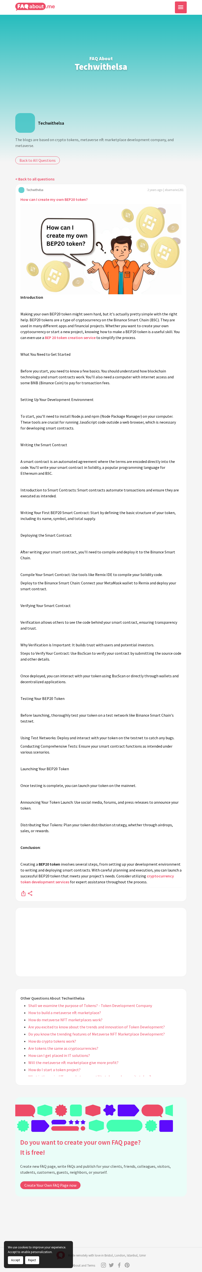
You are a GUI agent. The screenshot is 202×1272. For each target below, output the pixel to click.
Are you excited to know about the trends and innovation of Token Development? (96, 1026)
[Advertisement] (101, 942)
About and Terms (83, 1265)
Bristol (108, 1255)
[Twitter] (111, 1265)
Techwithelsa (51, 123)
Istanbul (132, 1255)
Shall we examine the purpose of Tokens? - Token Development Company (90, 1005)
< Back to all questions (34, 179)
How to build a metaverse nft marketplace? (64, 1012)
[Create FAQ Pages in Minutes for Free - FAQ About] (35, 7)
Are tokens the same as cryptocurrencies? (63, 1048)
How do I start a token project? (54, 1069)
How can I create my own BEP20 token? (54, 199)
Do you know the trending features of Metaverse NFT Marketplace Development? (96, 1034)
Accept (15, 1260)
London (120, 1255)
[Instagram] (103, 1265)
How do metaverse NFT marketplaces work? (65, 1019)
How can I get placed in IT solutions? (59, 1055)
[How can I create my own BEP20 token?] (23, 893)
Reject (32, 1260)
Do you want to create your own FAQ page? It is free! (80, 1147)
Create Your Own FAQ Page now (50, 1185)
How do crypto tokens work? (52, 1041)
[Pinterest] (127, 1265)
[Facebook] (119, 1265)
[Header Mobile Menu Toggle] (181, 7)
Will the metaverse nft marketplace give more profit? (73, 1062)
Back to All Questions (37, 160)
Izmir (142, 1255)
